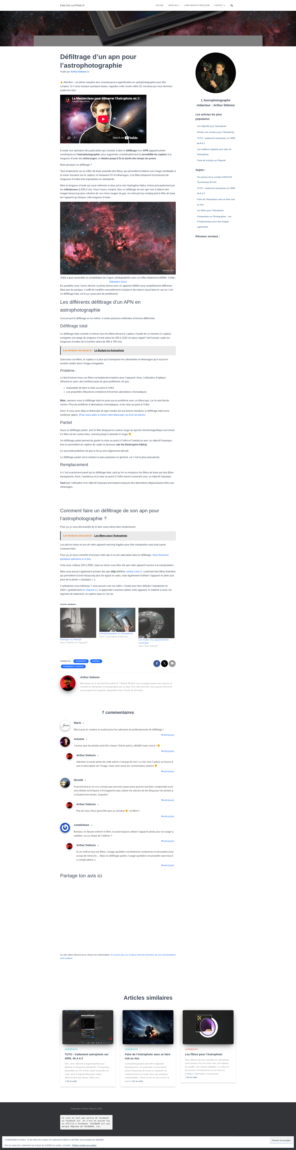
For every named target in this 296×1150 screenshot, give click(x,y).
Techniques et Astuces (73, 666)
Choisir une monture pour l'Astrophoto (215, 132)
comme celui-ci (134, 571)
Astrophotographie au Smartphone (116, 633)
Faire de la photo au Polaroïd (211, 160)
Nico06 (78, 780)
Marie (77, 722)
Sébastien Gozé (118, 281)
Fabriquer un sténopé (70, 639)
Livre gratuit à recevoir (197, 5)
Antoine (79, 739)
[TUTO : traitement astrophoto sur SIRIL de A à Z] (87, 1027)
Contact (219, 5)
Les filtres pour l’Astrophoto (210, 210)
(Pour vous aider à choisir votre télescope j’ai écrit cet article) (112, 415)
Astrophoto (81, 661)
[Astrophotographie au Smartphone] (117, 620)
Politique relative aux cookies (84, 1145)
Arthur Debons (86, 755)
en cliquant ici (90, 590)
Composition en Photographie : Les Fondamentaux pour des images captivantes (214, 221)
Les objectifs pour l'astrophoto (211, 126)
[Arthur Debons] (68, 683)
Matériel (96, 661)
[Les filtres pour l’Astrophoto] (208, 1027)
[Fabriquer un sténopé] (78, 623)
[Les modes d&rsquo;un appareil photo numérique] (156, 623)
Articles (173, 5)
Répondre (168, 735)
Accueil (160, 5)
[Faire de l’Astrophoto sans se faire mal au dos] (148, 1027)
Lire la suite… (72, 1081)
